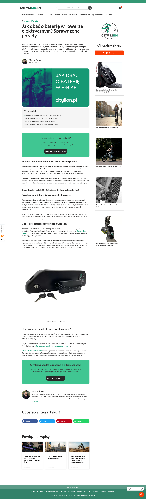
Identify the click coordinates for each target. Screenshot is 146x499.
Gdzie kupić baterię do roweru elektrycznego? (40, 121)
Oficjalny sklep (109, 45)
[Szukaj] (90, 8)
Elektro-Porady (31, 21)
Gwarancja (71, 491)
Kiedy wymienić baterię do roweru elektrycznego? (41, 124)
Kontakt (95, 491)
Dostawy (63, 491)
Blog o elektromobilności (107, 491)
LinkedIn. (35, 401)
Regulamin (40, 491)
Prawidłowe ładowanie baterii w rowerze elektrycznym (43, 115)
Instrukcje (87, 491)
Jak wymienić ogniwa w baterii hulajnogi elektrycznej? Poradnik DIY (32, 459)
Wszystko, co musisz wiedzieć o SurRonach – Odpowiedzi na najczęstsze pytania (78, 459)
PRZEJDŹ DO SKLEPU (55, 378)
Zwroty (79, 491)
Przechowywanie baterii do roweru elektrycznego (41, 118)
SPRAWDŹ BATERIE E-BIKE (55, 151)
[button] (59, 14)
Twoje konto (99, 15)
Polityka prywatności (52, 491)
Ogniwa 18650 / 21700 (69, 15)
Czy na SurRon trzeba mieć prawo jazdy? (55, 457)
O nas (33, 491)
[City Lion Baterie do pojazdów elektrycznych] (30, 8)
